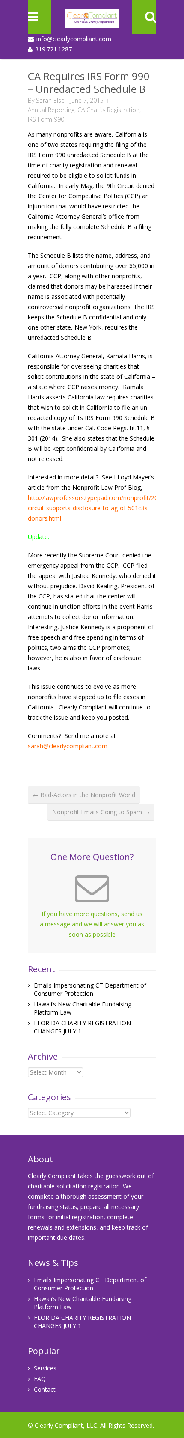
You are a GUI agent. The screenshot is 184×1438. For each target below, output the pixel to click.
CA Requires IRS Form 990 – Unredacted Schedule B (89, 82)
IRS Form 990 (46, 119)
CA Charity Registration (108, 110)
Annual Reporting (51, 110)
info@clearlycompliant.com (73, 39)
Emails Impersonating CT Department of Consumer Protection (90, 989)
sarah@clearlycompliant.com (67, 746)
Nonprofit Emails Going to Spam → (101, 812)
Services (45, 1368)
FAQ (40, 1379)
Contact (45, 1389)
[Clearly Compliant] (92, 21)
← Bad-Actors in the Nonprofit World (84, 795)
